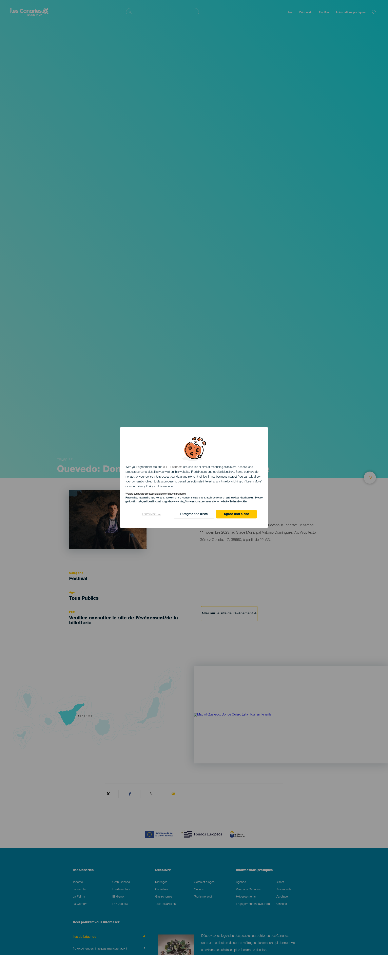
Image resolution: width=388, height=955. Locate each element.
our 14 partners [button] (172, 467)
